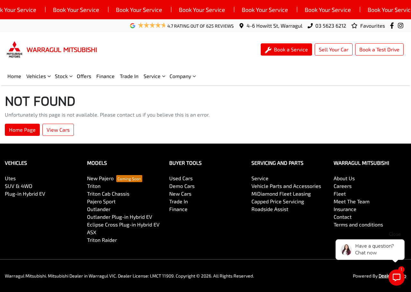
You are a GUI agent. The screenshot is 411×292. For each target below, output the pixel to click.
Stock (61, 76)
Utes (10, 178)
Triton (94, 186)
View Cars (58, 130)
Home (14, 76)
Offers (84, 76)
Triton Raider (102, 240)
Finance (105, 76)
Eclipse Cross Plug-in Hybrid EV (123, 224)
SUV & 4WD (18, 186)
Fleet (340, 193)
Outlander (98, 209)
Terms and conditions (358, 224)
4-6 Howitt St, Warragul (274, 25)
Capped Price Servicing (277, 201)
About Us (344, 178)
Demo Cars (182, 186)
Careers (343, 186)
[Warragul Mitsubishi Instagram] (402, 25)
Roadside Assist (269, 209)
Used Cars (181, 178)
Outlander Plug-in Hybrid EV (119, 217)
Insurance (345, 209)
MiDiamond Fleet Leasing (281, 193)
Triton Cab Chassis (108, 193)
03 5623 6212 (330, 25)
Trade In (129, 76)
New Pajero (100, 178)
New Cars (180, 193)
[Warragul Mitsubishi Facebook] (393, 25)
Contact (343, 217)
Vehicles (36, 76)
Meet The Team (352, 201)
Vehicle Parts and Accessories (286, 186)
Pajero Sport (101, 201)
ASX (91, 232)
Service (152, 76)
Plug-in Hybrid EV (25, 193)
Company (180, 76)
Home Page (22, 130)
